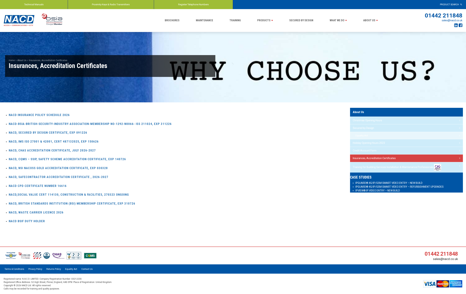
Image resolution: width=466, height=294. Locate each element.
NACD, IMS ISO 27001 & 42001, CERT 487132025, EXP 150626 (54, 141)
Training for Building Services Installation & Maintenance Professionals (393, 167)
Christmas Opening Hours (367, 120)
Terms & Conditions (14, 269)
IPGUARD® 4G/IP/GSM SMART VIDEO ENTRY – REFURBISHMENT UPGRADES (400, 186)
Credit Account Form (364, 150)
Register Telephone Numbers (193, 4)
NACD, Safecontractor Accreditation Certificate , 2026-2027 (58, 177)
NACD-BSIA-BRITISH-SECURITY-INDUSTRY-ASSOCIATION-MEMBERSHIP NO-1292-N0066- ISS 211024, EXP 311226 (90, 124)
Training (235, 20)
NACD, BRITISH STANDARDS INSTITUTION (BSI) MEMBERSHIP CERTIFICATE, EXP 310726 (72, 203)
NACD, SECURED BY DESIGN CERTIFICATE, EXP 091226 (48, 132)
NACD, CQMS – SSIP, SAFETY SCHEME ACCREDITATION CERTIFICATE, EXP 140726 (67, 159)
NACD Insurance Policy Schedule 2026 (39, 115)
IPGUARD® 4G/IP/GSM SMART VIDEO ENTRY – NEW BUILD (389, 182)
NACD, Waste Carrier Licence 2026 (36, 212)
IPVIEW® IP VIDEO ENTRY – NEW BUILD (378, 190)
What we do (337, 20)
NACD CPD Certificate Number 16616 (38, 186)
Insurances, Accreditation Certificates (374, 158)
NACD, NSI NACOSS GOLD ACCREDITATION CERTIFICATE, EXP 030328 (58, 168)
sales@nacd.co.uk (452, 20)
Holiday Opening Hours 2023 (369, 142)
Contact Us (87, 269)
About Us (369, 20)
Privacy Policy (35, 269)
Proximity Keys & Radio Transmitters (111, 4)
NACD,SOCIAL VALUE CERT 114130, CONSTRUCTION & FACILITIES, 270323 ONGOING (69, 194)
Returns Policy (53, 269)
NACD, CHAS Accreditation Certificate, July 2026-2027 (52, 150)
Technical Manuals (34, 4)
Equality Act (362, 135)
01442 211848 (443, 15)
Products (263, 20)
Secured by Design (301, 20)
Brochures (172, 20)
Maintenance (204, 20)
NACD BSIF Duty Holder (27, 221)
